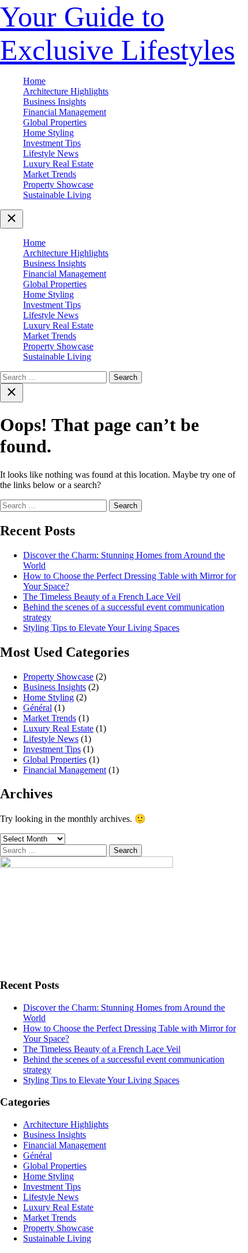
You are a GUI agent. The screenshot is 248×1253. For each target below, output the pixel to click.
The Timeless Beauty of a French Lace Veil (102, 596)
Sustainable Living (57, 195)
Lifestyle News (50, 153)
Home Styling (48, 133)
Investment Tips (52, 143)
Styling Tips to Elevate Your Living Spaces (101, 628)
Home (34, 81)
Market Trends (49, 174)
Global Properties (55, 122)
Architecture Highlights (65, 91)
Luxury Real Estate (58, 164)
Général (37, 708)
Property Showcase (58, 184)
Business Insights (54, 101)
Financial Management (64, 112)
